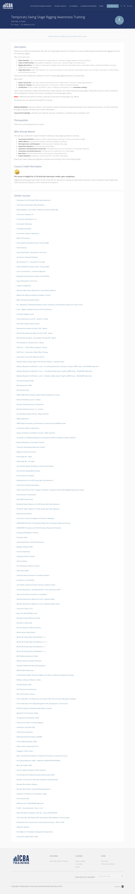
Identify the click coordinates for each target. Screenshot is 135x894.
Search (77, 867)
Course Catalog (60, 6)
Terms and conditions (108, 864)
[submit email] (122, 876)
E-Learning (73, 6)
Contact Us (112, 6)
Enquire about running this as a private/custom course (67, 36)
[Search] (121, 6)
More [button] (101, 6)
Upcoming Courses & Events (40, 6)
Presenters (104, 861)
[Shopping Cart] (124, 6)
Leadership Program (88, 6)
